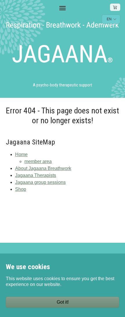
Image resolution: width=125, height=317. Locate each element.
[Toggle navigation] (62, 8)
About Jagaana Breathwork (43, 168)
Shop (20, 189)
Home (21, 154)
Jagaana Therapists (35, 175)
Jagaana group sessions (40, 182)
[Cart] (115, 7)
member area (38, 161)
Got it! (63, 302)
